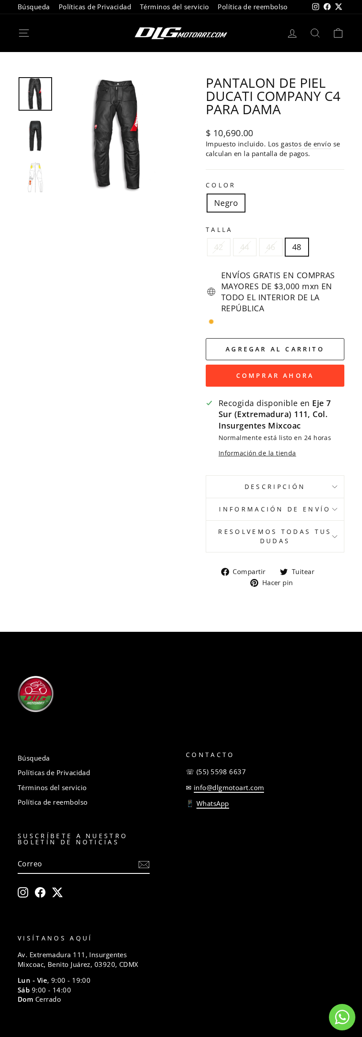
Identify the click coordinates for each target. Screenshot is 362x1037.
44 (244, 247)
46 (270, 247)
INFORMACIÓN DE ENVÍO (275, 509)
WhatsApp (212, 803)
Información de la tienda (257, 453)
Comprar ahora (275, 375)
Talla (219, 229)
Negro (226, 203)
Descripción (275, 486)
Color (221, 185)
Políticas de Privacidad (95, 6)
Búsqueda (34, 6)
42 (218, 247)
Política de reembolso (252, 6)
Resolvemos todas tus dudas (275, 536)
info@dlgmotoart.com (229, 787)
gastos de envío (306, 143)
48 (297, 247)
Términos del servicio (174, 6)
